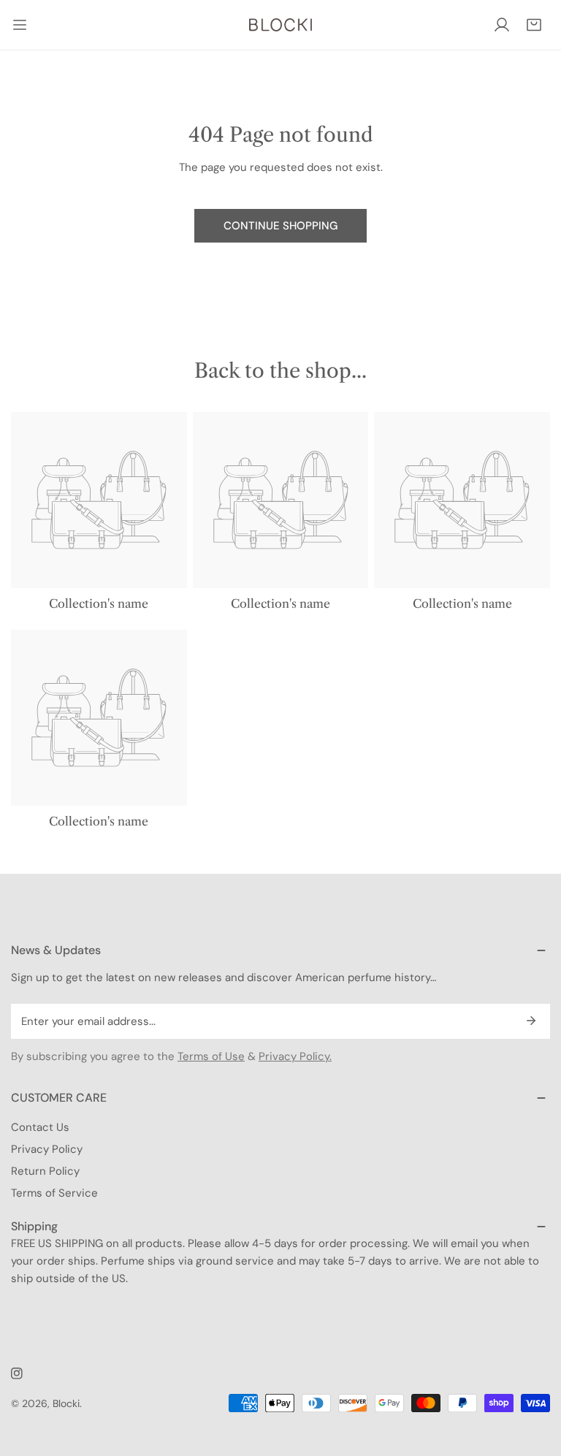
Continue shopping (280, 225)
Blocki (66, 1403)
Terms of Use (211, 1056)
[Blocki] (280, 24)
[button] (534, 25)
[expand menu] (19, 25)
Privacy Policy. (295, 1056)
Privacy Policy (47, 1149)
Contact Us (40, 1127)
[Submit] (531, 1020)
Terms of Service (54, 1193)
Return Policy (45, 1171)
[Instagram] (17, 1373)
